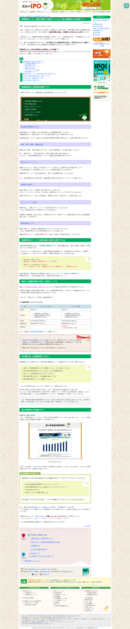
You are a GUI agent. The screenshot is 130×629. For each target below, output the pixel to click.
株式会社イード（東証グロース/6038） (44, 507)
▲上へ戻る (87, 526)
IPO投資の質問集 (28, 598)
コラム (89, 12)
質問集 (33, 12)
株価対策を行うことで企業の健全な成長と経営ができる (39, 74)
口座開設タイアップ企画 (59, 580)
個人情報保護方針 (90, 628)
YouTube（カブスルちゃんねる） (41, 556)
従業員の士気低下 (30, 68)
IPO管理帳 (91, 3)
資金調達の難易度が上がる (33, 63)
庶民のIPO (62, 628)
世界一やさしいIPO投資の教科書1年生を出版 (45, 542)
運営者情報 (79, 628)
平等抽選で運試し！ (93, 593)
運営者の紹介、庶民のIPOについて (42, 538)
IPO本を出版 (98, 26)
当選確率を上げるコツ (91, 591)
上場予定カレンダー (60, 594)
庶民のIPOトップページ (32, 561)
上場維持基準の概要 (35, 331)
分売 (72, 12)
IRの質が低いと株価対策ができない (33, 78)
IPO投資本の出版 (90, 605)
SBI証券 (99, 582)
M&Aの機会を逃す (30, 65)
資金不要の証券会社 (31, 605)
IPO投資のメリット (30, 593)
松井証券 (52, 582)
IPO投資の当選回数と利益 (38, 535)
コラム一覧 (88, 601)
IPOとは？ (25, 12)
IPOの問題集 (89, 603)
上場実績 (56, 602)
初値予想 (55, 12)
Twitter (95, 1)
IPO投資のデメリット (31, 594)
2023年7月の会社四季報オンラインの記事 (35, 340)
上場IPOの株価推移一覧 (61, 606)
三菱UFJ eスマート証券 (74, 582)
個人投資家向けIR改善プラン (32, 80)
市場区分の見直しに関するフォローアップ (40, 287)
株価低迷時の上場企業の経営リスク (33, 61)
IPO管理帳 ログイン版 (91, 5)
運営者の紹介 (98, 24)
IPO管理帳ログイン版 (60, 598)
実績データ (64, 12)
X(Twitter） (33, 553)
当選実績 (87, 1)
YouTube (102, 1)
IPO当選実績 (89, 598)
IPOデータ (57, 604)
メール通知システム (60, 600)
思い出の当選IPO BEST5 (39, 549)
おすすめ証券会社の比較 (102, 12)
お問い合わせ (39, 516)
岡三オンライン (43, 582)
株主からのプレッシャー (32, 66)
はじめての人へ (78, 1)
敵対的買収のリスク (31, 71)
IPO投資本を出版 (45, 571)
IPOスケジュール (43, 12)
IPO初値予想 (58, 593)
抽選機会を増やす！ (93, 594)
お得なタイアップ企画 (31, 603)
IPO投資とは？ (27, 591)
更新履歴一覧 (35, 545)
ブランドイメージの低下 (32, 70)
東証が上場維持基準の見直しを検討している (36, 76)
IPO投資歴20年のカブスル (35, 569)
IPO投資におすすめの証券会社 (32, 601)
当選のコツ (80, 12)
